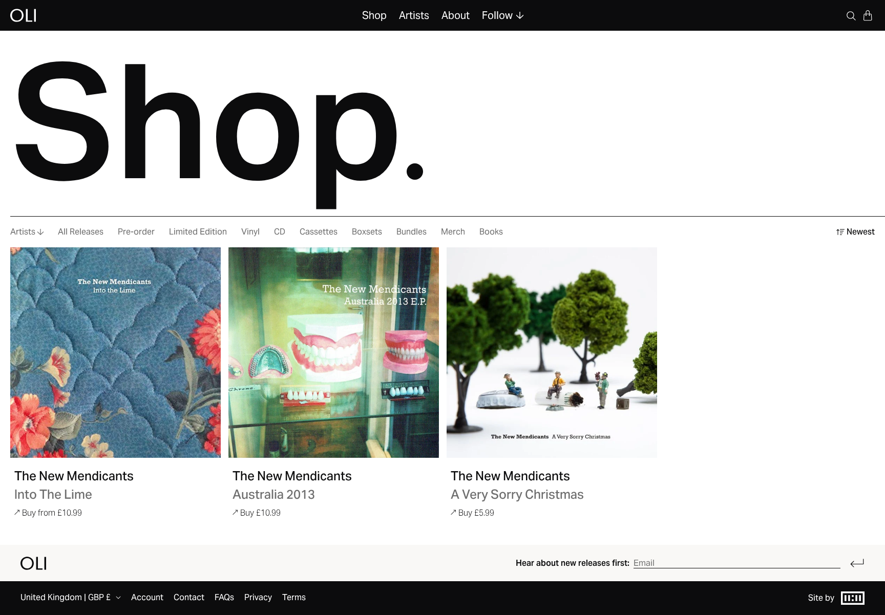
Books (491, 231)
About (455, 15)
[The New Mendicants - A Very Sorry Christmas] (552, 352)
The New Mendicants (74, 476)
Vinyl (250, 231)
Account (147, 597)
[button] (867, 15)
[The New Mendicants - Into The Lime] (115, 352)
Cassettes (319, 231)
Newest (861, 231)
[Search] (851, 15)
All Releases (80, 231)
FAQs (224, 597)
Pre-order (136, 231)
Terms (294, 597)
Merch (453, 231)
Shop (374, 15)
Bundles (411, 231)
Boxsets (367, 231)
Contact (189, 597)
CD (279, 231)
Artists (414, 15)
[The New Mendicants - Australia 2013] (333, 352)
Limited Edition (198, 231)
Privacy (258, 597)
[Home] (33, 563)
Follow (497, 15)
